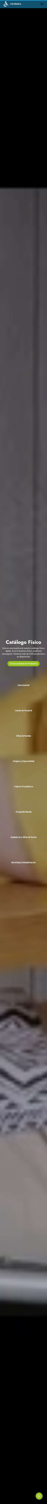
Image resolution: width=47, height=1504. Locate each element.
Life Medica (15, 4)
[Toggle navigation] (42, 4)
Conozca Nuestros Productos (23, 664)
